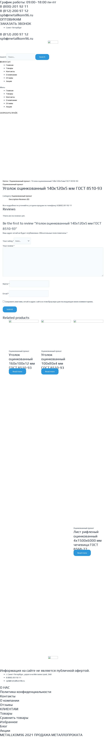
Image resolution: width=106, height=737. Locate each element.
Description (14, 199)
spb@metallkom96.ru (16, 15)
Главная (9, 65)
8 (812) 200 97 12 (14, 11)
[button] (53, 87)
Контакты (10, 71)
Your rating (8, 241)
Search (3, 57)
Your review (8, 246)
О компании (11, 74)
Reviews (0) (24, 199)
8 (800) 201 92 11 (14, 6)
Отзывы (9, 78)
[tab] (14, 199)
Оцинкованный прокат (20, 181)
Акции (9, 81)
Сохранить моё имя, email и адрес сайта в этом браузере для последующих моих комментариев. (49, 301)
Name (6, 284)
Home (5, 181)
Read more (17, 371)
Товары (9, 68)
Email (6, 293)
